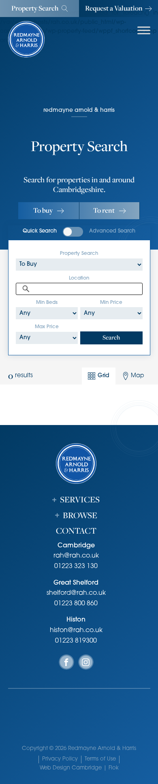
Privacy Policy (60, 759)
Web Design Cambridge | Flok (79, 768)
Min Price (111, 302)
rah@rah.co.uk (76, 556)
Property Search (79, 253)
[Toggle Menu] (143, 30)
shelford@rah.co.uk (76, 593)
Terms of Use (100, 759)
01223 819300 (76, 641)
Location (79, 278)
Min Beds (47, 302)
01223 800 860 (76, 603)
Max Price (47, 327)
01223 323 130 (76, 566)
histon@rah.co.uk (76, 630)
